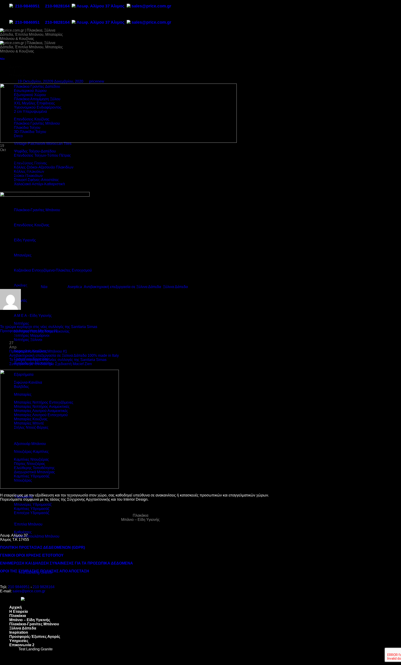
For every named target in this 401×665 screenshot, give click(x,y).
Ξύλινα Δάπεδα (22, 552)
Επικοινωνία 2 (21, 568)
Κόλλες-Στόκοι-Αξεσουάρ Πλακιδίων (43, 167)
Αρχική (15, 607)
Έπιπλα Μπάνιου (28, 524)
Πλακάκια (17, 75)
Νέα (2, 58)
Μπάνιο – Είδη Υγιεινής (140, 520)
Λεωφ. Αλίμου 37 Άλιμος (101, 6)
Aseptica (75, 287)
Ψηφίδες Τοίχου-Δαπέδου (35, 151)
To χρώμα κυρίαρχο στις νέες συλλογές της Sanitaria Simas (48, 327)
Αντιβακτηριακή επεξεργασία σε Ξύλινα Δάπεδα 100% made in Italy (64, 355)
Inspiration (18, 632)
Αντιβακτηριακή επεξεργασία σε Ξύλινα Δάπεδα (122, 287)
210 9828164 (44, 587)
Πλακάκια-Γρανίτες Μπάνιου (34, 624)
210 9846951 (19, 587)
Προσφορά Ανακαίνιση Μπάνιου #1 (29, 331)
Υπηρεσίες (18, 641)
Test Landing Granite (36, 649)
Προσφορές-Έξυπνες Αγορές (34, 560)
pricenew (96, 81)
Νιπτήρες (21, 323)
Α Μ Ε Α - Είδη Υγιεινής (33, 316)
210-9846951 (27, 6)
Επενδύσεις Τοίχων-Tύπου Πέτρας (42, 155)
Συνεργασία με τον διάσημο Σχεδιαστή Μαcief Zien (50, 364)
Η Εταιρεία (18, 611)
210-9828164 (57, 6)
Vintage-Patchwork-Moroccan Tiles (42, 144)
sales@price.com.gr (151, 6)
